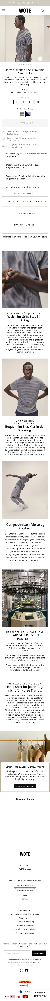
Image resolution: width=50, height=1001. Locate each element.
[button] (40, 995)
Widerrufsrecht (25, 918)
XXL (38, 102)
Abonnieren (38, 953)
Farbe (25, 109)
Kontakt (25, 899)
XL (30, 102)
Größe (25, 97)
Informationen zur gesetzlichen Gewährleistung (25, 236)
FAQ (25, 895)
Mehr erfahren (25, 786)
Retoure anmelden (25, 890)
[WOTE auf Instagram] (21, 970)
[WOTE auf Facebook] (26, 970)
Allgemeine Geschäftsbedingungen (25, 914)
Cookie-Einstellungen (25, 933)
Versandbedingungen (25, 925)
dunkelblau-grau (28, 114)
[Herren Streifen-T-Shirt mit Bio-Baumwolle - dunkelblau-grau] (12, 840)
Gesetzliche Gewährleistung (25, 929)
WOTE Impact (25, 869)
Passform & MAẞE (25, 213)
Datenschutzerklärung (25, 921)
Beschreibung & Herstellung (25, 201)
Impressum (25, 910)
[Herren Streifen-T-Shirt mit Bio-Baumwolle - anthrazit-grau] (9, 840)
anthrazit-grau (22, 114)
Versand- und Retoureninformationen (25, 880)
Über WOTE (25, 865)
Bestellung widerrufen (25, 885)
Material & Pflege (25, 225)
